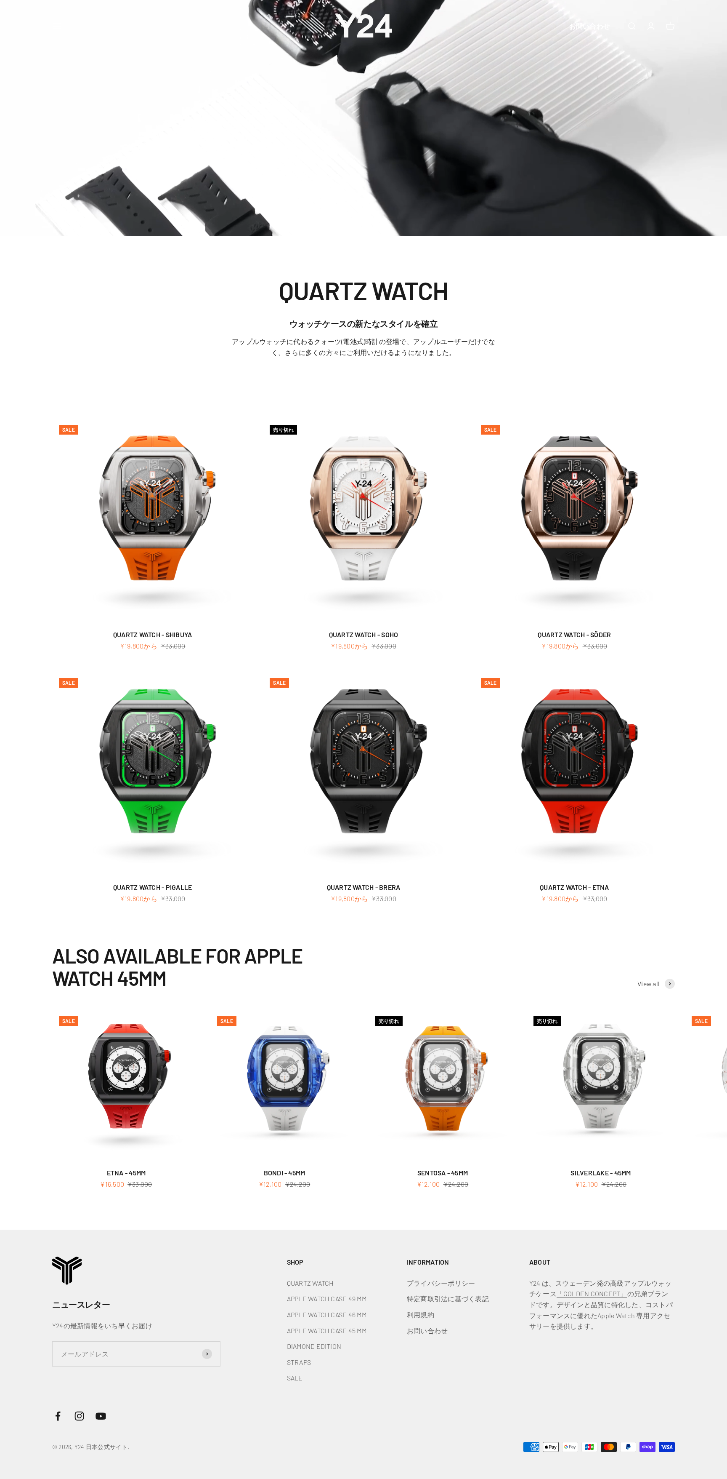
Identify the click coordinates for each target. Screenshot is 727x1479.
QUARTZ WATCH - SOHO (363, 634)
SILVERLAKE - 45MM (600, 1173)
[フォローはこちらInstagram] (79, 1416)
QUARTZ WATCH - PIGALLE (152, 887)
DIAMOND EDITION (314, 1346)
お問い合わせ (589, 26)
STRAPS (299, 1362)
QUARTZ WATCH (310, 1283)
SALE (295, 1378)
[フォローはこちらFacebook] (58, 1416)
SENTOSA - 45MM (442, 1173)
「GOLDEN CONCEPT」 (592, 1293)
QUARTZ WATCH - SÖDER (574, 634)
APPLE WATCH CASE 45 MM (326, 1331)
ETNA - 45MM (126, 1173)
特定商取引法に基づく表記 (448, 1299)
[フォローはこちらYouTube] (100, 1416)
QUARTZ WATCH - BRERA (364, 887)
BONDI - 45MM (284, 1173)
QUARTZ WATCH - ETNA (574, 887)
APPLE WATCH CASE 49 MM (326, 1299)
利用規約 (420, 1315)
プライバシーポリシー (441, 1283)
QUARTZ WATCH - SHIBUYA (152, 634)
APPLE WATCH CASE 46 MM (326, 1315)
